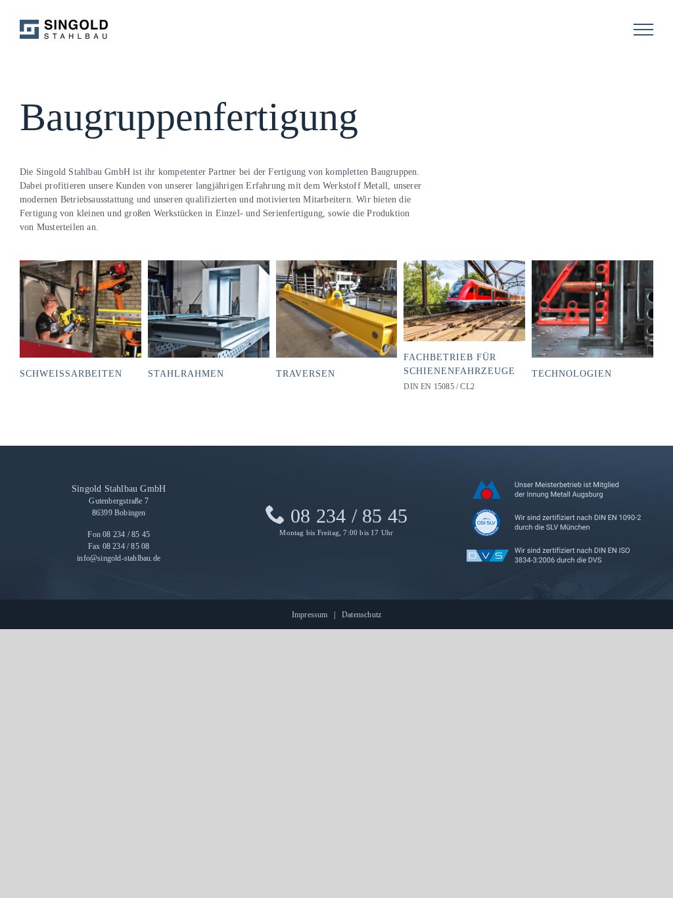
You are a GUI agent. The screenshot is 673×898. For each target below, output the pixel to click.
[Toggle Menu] (643, 29)
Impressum (310, 614)
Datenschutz (361, 614)
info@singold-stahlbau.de (118, 558)
